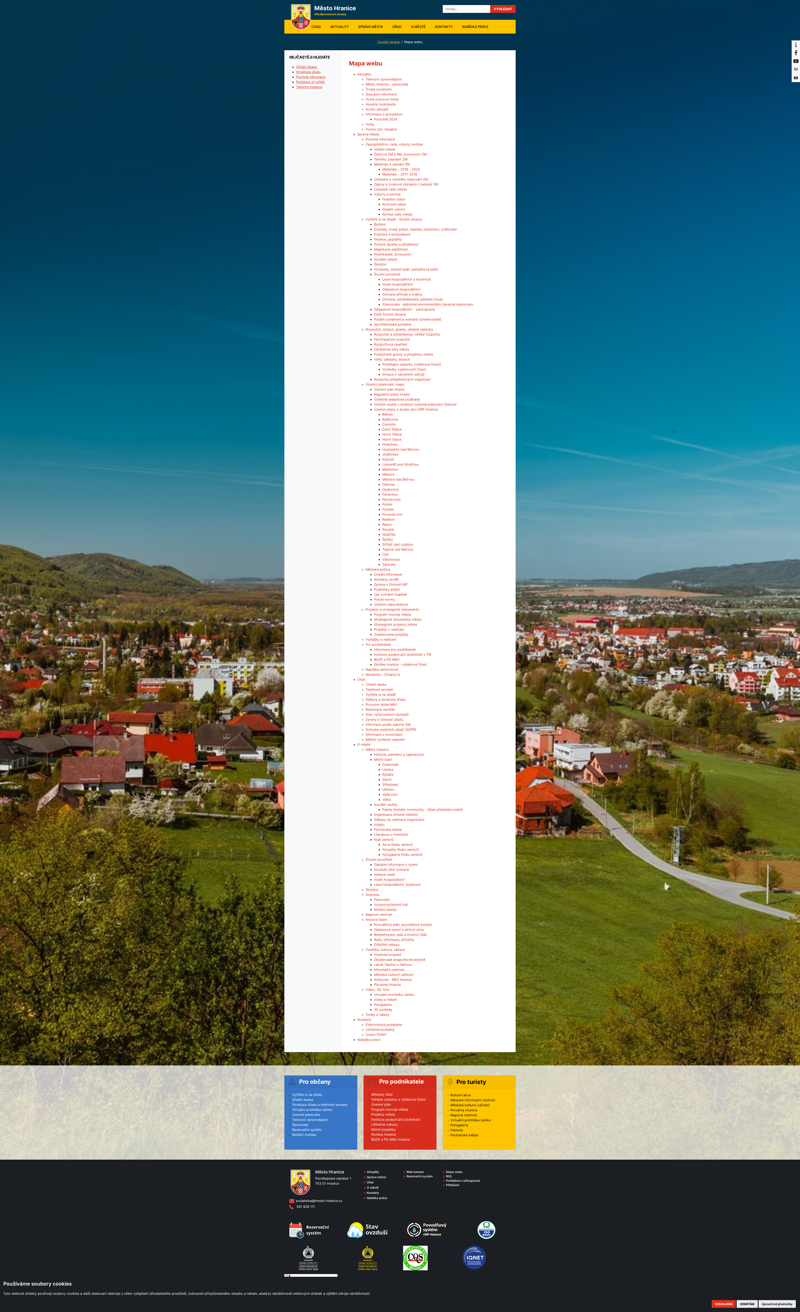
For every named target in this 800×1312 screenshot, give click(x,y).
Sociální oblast (385, 259)
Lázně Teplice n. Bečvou (393, 964)
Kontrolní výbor (394, 204)
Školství (380, 264)
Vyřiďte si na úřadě (381, 694)
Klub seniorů (383, 839)
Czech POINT (376, 1035)
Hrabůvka (390, 444)
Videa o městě (385, 999)
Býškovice (390, 419)
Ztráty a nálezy (377, 1015)
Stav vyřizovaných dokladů (387, 714)
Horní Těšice (392, 434)
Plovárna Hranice (387, 984)
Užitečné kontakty (380, 1030)
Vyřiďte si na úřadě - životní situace (394, 219)
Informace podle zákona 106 (388, 724)
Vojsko (379, 824)
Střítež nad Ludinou (397, 544)
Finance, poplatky (388, 239)
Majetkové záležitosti (391, 249)
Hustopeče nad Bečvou (400, 449)
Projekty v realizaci (389, 629)
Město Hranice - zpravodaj (387, 84)
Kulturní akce (460, 1095)
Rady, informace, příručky (394, 939)
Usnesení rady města (390, 189)
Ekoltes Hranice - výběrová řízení (400, 664)
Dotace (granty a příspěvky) (396, 244)
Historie (456, 1130)
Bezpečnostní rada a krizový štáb (400, 934)
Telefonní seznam (379, 689)
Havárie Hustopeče (381, 104)
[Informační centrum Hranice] (796, 44)
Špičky (387, 539)
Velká (386, 799)
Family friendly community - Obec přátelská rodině (422, 809)
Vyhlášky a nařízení (381, 639)
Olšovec (388, 484)
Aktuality (339, 27)
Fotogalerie (383, 1004)
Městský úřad (381, 1094)
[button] (503, 9)
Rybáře (387, 774)
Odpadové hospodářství (401, 289)
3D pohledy (383, 1009)
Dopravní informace (381, 94)
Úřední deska (376, 684)
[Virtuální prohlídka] (796, 78)
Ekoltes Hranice (383, 1134)
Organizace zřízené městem (396, 814)
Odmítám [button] (747, 1304)
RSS (449, 1176)
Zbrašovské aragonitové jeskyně (399, 959)
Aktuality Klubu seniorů (400, 849)
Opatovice (390, 489)
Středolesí (390, 784)
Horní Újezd (391, 439)
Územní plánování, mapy (385, 384)
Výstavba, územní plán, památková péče (406, 269)
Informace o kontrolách (384, 734)
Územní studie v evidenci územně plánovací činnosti (415, 404)
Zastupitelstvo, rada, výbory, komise (394, 144)
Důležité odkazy (387, 944)
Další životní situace (390, 314)
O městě (418, 27)
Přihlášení (452, 1185)
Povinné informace (380, 139)
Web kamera (415, 1172)
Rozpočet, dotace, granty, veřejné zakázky (399, 329)
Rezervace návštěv (380, 709)
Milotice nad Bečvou (398, 479)
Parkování (382, 899)
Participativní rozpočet (392, 339)
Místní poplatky (383, 1129)
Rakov (387, 524)
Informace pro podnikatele (395, 649)
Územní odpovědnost (391, 604)
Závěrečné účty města (391, 349)
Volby (370, 124)
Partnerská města (388, 829)
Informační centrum (389, 969)
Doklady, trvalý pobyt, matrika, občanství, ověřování (415, 229)
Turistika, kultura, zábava (385, 949)
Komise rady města (397, 214)
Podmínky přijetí (387, 589)
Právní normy (384, 599)
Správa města (370, 27)
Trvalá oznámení (378, 89)
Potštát (388, 509)
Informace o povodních (384, 114)
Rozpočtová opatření (390, 344)
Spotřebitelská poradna (392, 324)
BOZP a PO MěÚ (387, 659)
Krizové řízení (376, 919)
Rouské (388, 529)
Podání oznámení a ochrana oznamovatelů (407, 319)
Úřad (397, 27)
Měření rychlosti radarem (385, 739)
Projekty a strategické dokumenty (392, 609)
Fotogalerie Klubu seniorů (402, 854)
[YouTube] (796, 61)
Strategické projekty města (395, 624)
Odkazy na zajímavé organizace (399, 819)
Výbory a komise (387, 194)
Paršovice (390, 494)
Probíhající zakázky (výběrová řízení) (411, 364)
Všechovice (391, 559)
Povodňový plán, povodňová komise (403, 924)
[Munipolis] (796, 69)
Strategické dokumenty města (397, 619)
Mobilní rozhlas (304, 1135)
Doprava (372, 894)
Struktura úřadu (308, 72)
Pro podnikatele (378, 644)
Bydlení (379, 224)
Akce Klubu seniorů (397, 844)
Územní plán (381, 1104)
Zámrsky (389, 564)
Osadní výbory (393, 209)
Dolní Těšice (391, 429)
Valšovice (389, 794)
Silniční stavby (385, 909)
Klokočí (388, 459)
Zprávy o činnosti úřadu (384, 719)
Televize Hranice (309, 87)
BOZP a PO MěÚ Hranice (390, 1139)
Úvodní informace (388, 574)
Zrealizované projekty (391, 634)
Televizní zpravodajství (384, 79)
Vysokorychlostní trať (391, 904)
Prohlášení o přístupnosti (463, 1180)
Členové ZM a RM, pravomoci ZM (400, 154)
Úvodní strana (389, 42)
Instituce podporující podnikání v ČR (402, 654)
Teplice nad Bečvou (397, 549)
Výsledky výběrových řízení (404, 369)
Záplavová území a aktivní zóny (399, 929)
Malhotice (390, 469)
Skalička (388, 534)
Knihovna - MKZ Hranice (393, 979)
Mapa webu (454, 1172)
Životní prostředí (387, 274)
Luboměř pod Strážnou (400, 464)
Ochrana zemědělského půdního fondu (412, 299)
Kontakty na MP (386, 579)
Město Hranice (377, 749)
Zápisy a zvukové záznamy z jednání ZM (406, 184)
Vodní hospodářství (397, 284)
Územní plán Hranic (389, 389)
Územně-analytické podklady (397, 399)
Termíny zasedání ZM (391, 159)
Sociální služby (386, 804)
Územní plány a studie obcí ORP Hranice (406, 409)
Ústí (385, 554)
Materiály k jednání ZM (392, 164)
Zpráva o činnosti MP (391, 584)
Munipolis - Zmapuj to (383, 674)
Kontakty (444, 27)
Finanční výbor (393, 199)
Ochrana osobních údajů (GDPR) (391, 729)
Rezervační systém (307, 1130)
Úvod (318, 26)
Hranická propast (387, 954)
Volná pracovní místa (382, 99)
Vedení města (384, 149)
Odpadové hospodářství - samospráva (404, 309)
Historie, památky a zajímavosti (399, 754)
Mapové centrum (379, 914)
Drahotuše (390, 764)
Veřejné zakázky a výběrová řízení (398, 1099)
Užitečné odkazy (384, 1124)
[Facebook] (796, 53)
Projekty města (383, 1114)
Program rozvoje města (392, 614)
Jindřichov (390, 454)
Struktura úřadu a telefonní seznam (320, 1105)
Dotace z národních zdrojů (403, 374)
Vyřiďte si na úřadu (307, 1095)
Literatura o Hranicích (391, 834)
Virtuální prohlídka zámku (394, 994)
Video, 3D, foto (378, 989)
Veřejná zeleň (384, 874)
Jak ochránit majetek (390, 594)
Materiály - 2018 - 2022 (401, 169)
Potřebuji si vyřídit (310, 82)
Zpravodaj (300, 1125)
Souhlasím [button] (723, 1304)
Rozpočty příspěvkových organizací (402, 379)
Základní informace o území (396, 864)
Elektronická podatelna (384, 1025)
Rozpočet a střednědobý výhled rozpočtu (407, 334)
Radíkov (388, 519)
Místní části (383, 759)
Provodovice (392, 514)
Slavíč (387, 779)
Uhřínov (388, 789)
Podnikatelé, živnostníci (392, 254)
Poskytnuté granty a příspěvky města (403, 354)
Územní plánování (306, 1115)
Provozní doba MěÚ (381, 704)
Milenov (388, 474)
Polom (387, 504)
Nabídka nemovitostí (382, 669)
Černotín (389, 424)
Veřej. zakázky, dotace (392, 359)
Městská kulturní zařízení (393, 974)
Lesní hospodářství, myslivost (397, 884)
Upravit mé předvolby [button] (777, 1304)
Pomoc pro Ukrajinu (381, 129)
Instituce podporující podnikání (395, 1119)
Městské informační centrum (472, 1100)
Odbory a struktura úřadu (386, 699)
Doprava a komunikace (392, 234)
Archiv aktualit (377, 109)
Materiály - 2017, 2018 (399, 174)
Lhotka (387, 769)
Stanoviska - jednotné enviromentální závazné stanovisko (427, 304)
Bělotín (387, 414)
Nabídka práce (475, 27)
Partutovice (391, 499)
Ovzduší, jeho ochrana (391, 869)
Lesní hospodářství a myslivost (406, 279)
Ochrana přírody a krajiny (402, 294)
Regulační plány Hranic (392, 394)
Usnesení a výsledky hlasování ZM (401, 179)
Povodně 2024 (385, 119)
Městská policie (378, 569)
